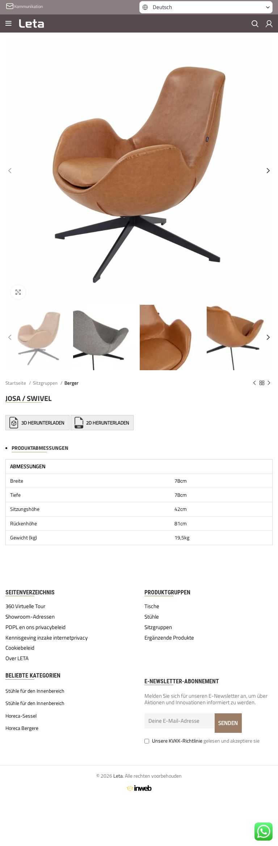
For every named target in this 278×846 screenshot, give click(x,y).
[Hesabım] (269, 23)
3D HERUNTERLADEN (43, 422)
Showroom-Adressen (30, 616)
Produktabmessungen (40, 448)
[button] (206, 7)
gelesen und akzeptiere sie (206, 740)
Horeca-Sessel (21, 715)
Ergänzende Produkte (169, 637)
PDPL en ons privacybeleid (35, 627)
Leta (118, 775)
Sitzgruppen (46, 382)
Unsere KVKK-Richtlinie (177, 740)
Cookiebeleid (19, 647)
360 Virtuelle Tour (25, 606)
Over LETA (17, 658)
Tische (151, 606)
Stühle (151, 616)
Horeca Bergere (21, 728)
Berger (71, 382)
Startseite (16, 382)
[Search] (255, 23)
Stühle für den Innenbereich (34, 691)
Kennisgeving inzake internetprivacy (46, 637)
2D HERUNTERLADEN (107, 422)
